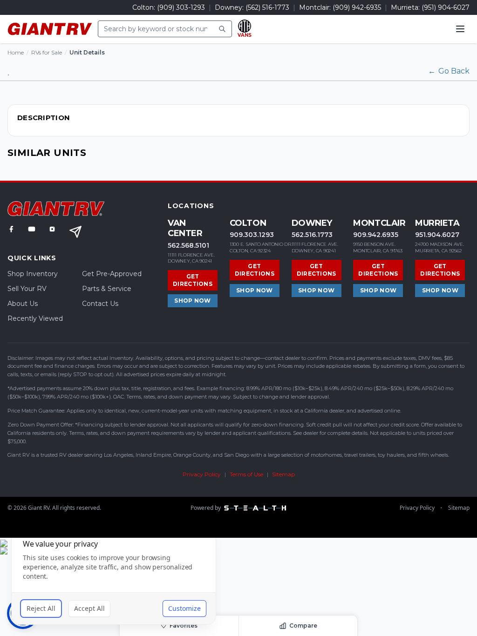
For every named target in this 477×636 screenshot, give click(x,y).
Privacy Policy (202, 474)
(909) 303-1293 (181, 7)
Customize (184, 608)
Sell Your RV (27, 288)
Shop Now (192, 300)
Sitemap (283, 474)
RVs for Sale (46, 52)
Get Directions (192, 280)
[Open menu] (460, 29)
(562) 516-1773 (267, 7)
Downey (312, 223)
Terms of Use (246, 474)
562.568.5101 (188, 245)
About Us (22, 303)
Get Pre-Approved (112, 274)
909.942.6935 (375, 234)
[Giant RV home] (49, 28)
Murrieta (437, 223)
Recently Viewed (35, 318)
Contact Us (100, 303)
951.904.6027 (437, 234)
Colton (248, 223)
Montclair (379, 223)
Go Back (449, 71)
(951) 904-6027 (446, 7)
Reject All (41, 608)
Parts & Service (106, 288)
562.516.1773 (312, 234)
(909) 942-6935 (357, 7)
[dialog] (113, 576)
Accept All (89, 608)
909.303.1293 (252, 234)
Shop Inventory (32, 274)
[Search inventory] (222, 29)
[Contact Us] (75, 231)
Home (15, 52)
